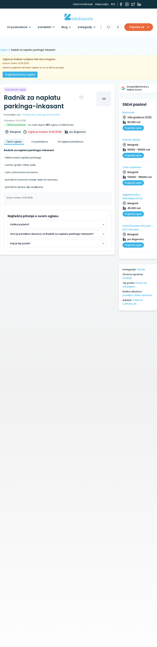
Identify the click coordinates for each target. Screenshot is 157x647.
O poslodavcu (39, 141)
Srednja (127, 278)
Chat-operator (132, 167)
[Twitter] (133, 4)
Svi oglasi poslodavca (70, 141)
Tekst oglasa (14, 141)
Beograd (15, 132)
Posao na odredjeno (135, 284)
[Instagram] (127, 4)
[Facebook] (121, 4)
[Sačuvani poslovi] (108, 27)
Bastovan (128, 112)
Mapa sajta (101, 4)
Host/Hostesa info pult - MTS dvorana (138, 227)
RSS (113, 4)
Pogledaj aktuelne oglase (20, 74)
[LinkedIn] (139, 4)
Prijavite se (136, 27)
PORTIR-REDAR (131, 140)
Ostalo (141, 269)
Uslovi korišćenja (83, 4)
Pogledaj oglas (133, 127)
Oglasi (3, 50)
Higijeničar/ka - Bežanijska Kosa (133, 196)
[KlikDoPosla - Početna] (79, 17)
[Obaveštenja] (118, 27)
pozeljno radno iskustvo (137, 295)
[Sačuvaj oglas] (81, 97)
